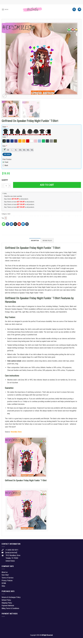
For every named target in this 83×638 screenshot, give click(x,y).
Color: (5, 137)
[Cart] (79, 9)
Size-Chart (5, 575)
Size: (4, 146)
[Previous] (6, 59)
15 (5, 218)
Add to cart (47, 184)
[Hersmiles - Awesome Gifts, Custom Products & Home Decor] (41, 9)
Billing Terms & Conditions (10, 608)
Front (6, 162)
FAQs (3, 586)
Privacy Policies (7, 580)
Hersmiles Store (16, 432)
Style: (4, 127)
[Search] (74, 9)
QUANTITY (5, 180)
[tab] (35, 240)
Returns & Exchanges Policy (11, 597)
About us (5, 572)
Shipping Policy (7, 603)
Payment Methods (8, 606)
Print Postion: (7, 159)
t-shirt (8, 214)
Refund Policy (47, 240)
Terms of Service (7, 578)
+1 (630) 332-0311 (11, 550)
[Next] (77, 59)
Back (6, 165)
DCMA (4, 583)
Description (35, 240)
